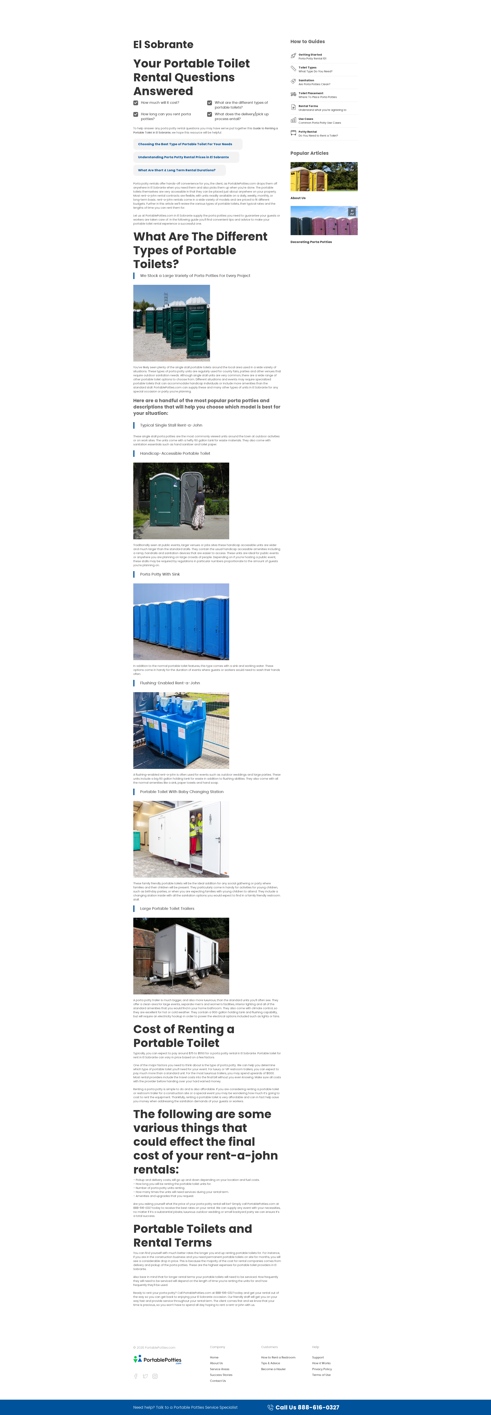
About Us (298, 198)
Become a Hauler (273, 1369)
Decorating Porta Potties (311, 242)
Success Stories (221, 1375)
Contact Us (218, 1381)
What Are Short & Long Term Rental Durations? (176, 170)
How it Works (321, 1363)
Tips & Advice (270, 1363)
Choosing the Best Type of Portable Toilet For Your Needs (185, 144)
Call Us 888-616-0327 (307, 1407)
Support (318, 1357)
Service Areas (219, 1369)
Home (214, 1357)
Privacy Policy (322, 1369)
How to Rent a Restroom (278, 1357)
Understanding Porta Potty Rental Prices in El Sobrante (183, 157)
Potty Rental (308, 132)
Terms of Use (321, 1375)
